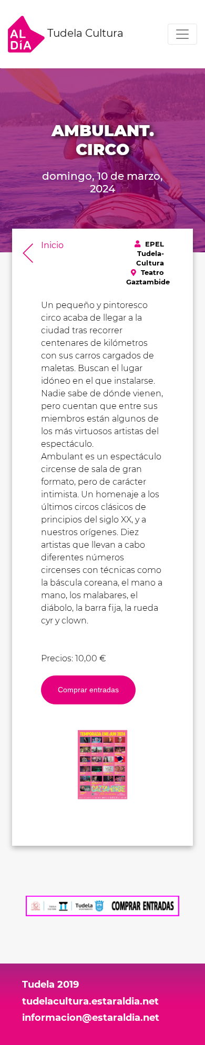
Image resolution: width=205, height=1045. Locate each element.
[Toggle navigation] (182, 34)
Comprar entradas (88, 689)
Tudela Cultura (84, 33)
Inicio (52, 245)
